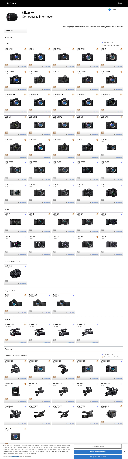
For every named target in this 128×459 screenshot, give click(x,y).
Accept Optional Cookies (98, 457)
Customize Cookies (98, 446)
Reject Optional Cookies (98, 451)
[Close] (125, 451)
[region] (64, 451)
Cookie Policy (15, 456)
